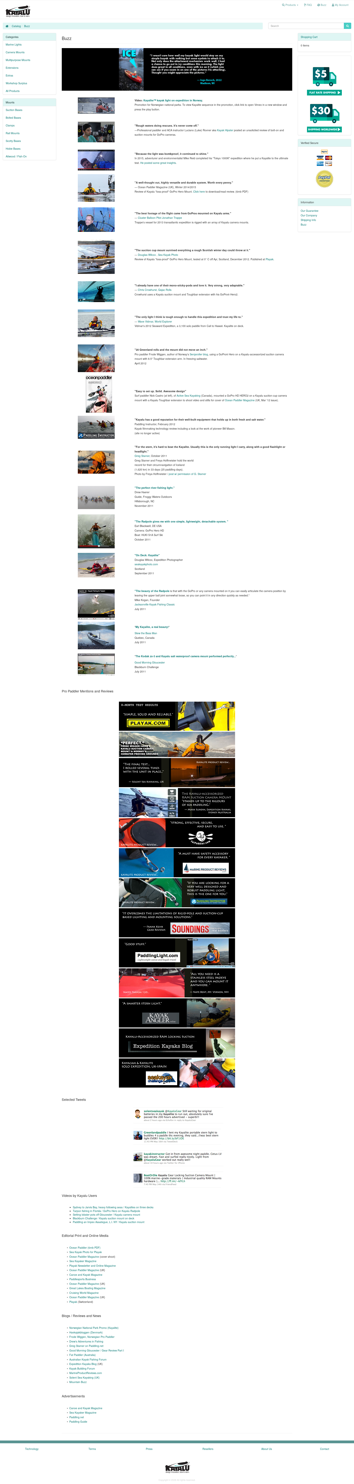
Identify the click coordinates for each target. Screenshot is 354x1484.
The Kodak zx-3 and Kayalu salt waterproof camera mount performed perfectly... (186, 656)
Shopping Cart (309, 37)
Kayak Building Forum (82, 1368)
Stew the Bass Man (146, 633)
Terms (92, 1449)
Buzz (27, 26)
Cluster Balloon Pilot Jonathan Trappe (160, 218)
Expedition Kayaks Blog (83, 1364)
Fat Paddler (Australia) (82, 1355)
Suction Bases (14, 110)
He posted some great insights (158, 163)
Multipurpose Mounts (18, 60)
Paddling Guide (78, 1421)
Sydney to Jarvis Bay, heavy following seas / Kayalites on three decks (113, 1207)
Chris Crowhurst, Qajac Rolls (154, 290)
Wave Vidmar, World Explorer (155, 321)
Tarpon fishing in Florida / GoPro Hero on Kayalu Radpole (106, 1211)
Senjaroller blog (199, 354)
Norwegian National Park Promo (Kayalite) (94, 1328)
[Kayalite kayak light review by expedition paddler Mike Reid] (96, 160)
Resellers (207, 1449)
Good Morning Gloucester (150, 662)
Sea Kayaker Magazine (82, 1261)
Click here (199, 191)
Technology (32, 1449)
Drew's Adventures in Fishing (86, 1341)
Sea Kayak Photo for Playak (85, 1252)
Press (149, 1449)
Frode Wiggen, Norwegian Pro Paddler (91, 1337)
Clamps (10, 125)
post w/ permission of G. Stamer (187, 474)
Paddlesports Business (82, 1279)
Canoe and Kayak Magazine (85, 1274)
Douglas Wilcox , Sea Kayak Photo (158, 255)
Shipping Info (308, 220)
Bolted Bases (13, 117)
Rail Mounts (13, 133)
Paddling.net (76, 1417)
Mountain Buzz (78, 1382)
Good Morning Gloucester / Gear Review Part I (96, 1350)
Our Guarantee (309, 211)
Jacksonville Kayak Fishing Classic (155, 604)
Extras (9, 75)
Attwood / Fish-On (16, 156)
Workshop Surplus (16, 83)
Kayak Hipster (225, 130)
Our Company (309, 215)
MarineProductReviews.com (85, 1373)
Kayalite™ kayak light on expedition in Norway (172, 100)
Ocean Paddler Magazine (240, 400)
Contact (324, 1449)
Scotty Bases (13, 141)
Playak (269, 259)
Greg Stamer (142, 456)
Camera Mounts (15, 52)
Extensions (12, 67)
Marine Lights (14, 44)
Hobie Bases (13, 148)
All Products (13, 91)
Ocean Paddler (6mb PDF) (84, 1247)
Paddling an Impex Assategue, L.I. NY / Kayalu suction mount (108, 1222)
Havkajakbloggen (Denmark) (86, 1332)
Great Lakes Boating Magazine (87, 1288)
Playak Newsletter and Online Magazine (92, 1265)
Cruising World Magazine (84, 1293)
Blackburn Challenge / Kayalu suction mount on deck (103, 1218)
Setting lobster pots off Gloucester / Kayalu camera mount (106, 1214)
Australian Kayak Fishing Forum (88, 1359)
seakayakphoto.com (146, 564)
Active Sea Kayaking (188, 395)
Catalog (16, 26)
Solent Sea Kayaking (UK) (84, 1377)
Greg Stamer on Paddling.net (86, 1346)
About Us (266, 1449)
